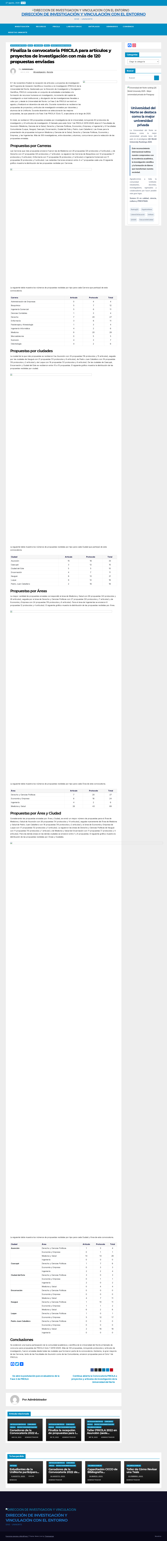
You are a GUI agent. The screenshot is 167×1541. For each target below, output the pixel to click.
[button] (159, 29)
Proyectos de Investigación (61, 45)
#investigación (39, 72)
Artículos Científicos (18, 45)
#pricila (50, 72)
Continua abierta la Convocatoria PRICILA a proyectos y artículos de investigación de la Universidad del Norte (94, 1379)
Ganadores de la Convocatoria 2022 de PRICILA (24, 1433)
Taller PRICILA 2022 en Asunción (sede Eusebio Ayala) (102, 1433)
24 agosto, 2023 (57, 1476)
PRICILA (56, 27)
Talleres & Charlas (94, 1427)
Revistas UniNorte (17, 32)
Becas (30, 45)
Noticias (13, 1465)
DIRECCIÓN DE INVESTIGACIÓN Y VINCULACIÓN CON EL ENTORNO (83, 14)
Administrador (27, 69)
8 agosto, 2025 (18, 1476)
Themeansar (49, 1536)
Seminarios (112, 27)
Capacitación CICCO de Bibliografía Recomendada (102, 1472)
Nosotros (158, 1536)
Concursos (38, 45)
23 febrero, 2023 (135, 1476)
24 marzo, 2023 (96, 1476)
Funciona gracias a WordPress (17, 1536)
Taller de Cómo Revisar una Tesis (141, 1471)
